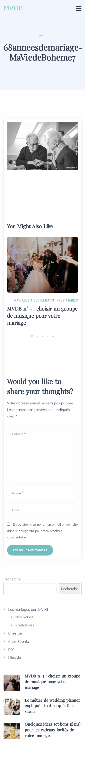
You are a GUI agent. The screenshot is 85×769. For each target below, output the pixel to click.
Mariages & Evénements (34, 300)
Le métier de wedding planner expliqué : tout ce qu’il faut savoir (52, 705)
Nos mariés (24, 616)
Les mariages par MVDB (28, 609)
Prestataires (67, 300)
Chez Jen (15, 632)
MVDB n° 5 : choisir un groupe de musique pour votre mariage (42, 315)
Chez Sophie (18, 641)
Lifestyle (14, 657)
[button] (33, 336)
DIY (11, 649)
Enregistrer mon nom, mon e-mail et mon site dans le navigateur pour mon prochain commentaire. (42, 530)
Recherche (12, 578)
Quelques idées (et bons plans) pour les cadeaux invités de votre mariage (53, 729)
